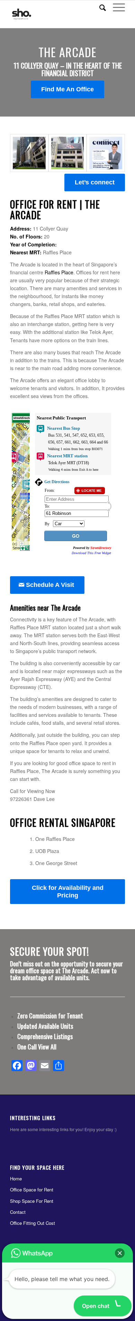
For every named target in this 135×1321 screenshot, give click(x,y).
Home (16, 1178)
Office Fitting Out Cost (32, 1223)
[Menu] (115, 7)
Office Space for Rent (31, 1189)
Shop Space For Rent (31, 1201)
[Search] (99, 7)
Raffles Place (59, 272)
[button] (120, 1253)
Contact (18, 1212)
